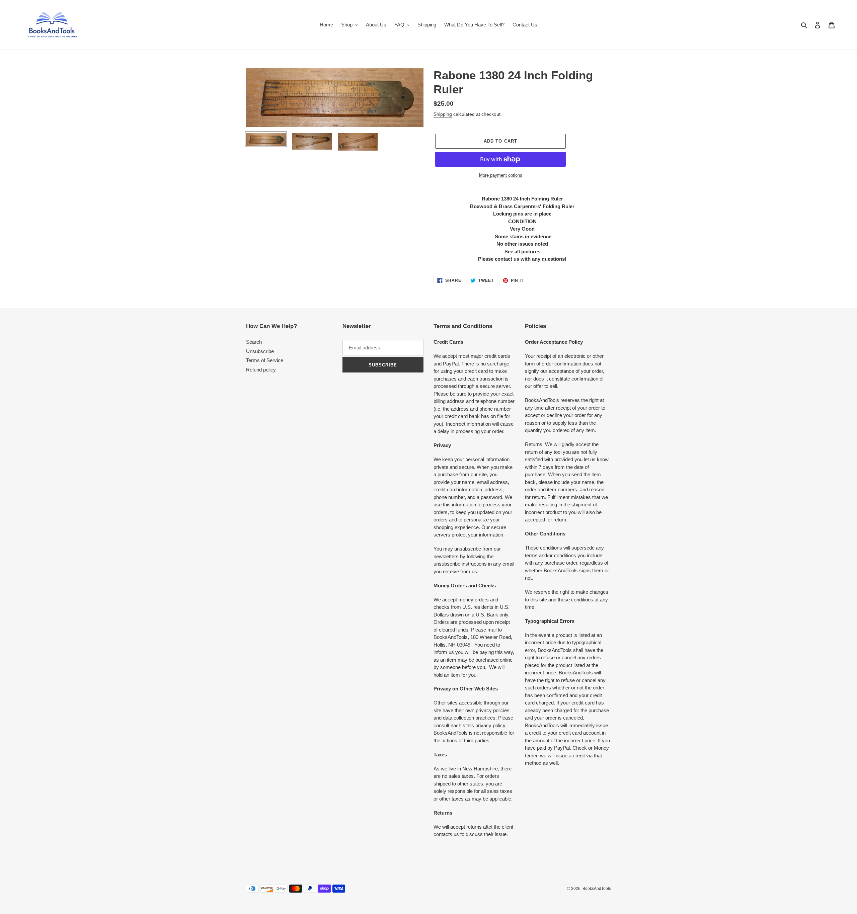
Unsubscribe (260, 351)
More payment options (500, 175)
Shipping (443, 114)
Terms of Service (264, 360)
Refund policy (261, 369)
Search (254, 342)
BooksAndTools (596, 888)
